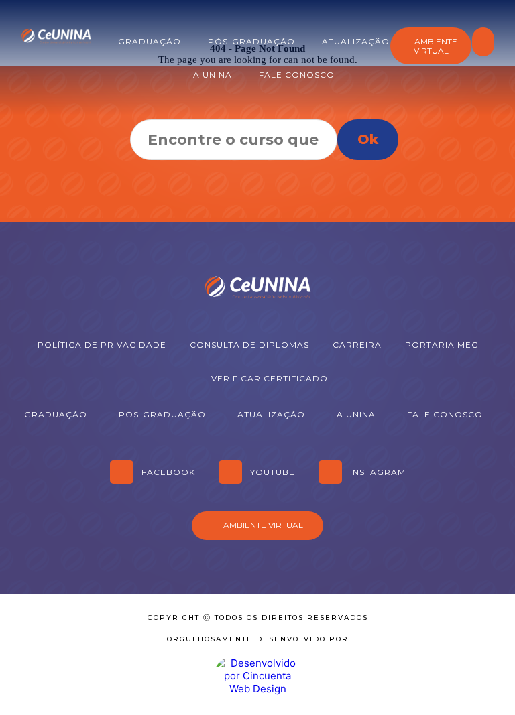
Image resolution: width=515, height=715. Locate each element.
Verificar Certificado (269, 378)
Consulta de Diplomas (249, 345)
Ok (367, 139)
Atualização (356, 41)
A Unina (212, 75)
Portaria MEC (441, 345)
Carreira (357, 345)
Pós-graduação (251, 41)
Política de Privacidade (102, 345)
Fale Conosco (297, 75)
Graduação (149, 41)
